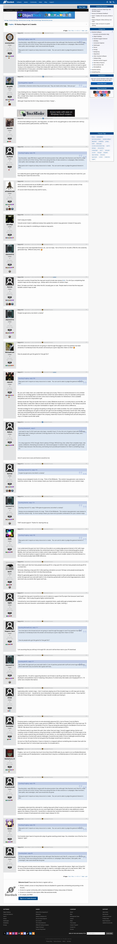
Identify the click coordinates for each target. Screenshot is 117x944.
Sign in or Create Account (28, 898)
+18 (10, 53)
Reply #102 (20, 76)
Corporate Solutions (8, 914)
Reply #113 (20, 463)
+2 (9, 708)
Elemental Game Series (23, 20)
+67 (10, 297)
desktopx (94, 148)
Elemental (38, 914)
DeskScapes (6, 920)
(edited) (54, 277)
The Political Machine (41, 923)
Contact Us (72, 927)
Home (5, 20)
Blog (45, 2)
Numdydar (9, 726)
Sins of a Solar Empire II (41, 918)
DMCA (64, 941)
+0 (9, 167)
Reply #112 (20, 422)
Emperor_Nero (10, 631)
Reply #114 (20, 496)
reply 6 (33, 428)
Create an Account (107, 916)
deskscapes (99, 143)
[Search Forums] (113, 2)
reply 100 (32, 39)
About (71, 912)
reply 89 (30, 83)
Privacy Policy (49, 941)
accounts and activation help (98, 146)
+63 (10, 235)
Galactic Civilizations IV (41, 916)
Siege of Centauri (40, 927)
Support (52, 2)
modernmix (107, 157)
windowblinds (100, 137)
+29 (10, 549)
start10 (108, 146)
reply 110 (34, 470)
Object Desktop (7, 912)
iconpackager (95, 150)
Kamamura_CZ (10, 759)
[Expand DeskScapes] (92, 45)
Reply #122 (20, 749)
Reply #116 (20, 561)
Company (73, 909)
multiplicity (101, 141)
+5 (9, 797)
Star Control (39, 920)
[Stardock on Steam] (109, 92)
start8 (93, 143)
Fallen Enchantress (35, 20)
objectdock (94, 141)
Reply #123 (20, 777)
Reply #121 (20, 716)
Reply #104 (20, 147)
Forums (72, 929)
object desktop (95, 154)
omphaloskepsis (9, 857)
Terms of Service (57, 941)
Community (33, 2)
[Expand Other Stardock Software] (92, 56)
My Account (105, 914)
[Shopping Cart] (110, 2)
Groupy (5, 925)
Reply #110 (20, 342)
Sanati (9, 829)
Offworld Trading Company (42, 925)
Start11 (5, 916)
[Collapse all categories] (112, 32)
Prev (72, 30)
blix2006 (10, 128)
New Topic (82, 7)
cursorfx (93, 152)
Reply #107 (20, 244)
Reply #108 (20, 277)
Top (86, 33)
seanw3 (9, 382)
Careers (72, 918)
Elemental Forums (49, 33)
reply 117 (31, 661)
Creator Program (74, 925)
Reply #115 (20, 529)
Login (21, 10)
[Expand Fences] (92, 47)
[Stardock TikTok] (101, 95)
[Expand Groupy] (92, 49)
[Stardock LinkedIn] (104, 95)
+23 (10, 362)
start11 (101, 150)
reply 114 (31, 502)
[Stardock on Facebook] (97, 92)
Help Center (105, 912)
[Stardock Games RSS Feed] (107, 95)
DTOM (10, 698)
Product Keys (106, 918)
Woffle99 (10, 157)
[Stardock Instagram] (106, 92)
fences (93, 137)
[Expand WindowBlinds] (92, 67)
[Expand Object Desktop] (92, 36)
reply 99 (30, 853)
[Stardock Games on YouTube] (100, 92)
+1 (9, 138)
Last (86, 30)
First (69, 30)
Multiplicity (6, 923)
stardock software (107, 139)
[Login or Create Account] (107, 2)
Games (26, 2)
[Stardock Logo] (8, 2)
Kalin (10, 539)
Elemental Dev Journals (46, 20)
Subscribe (109, 933)
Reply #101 (20, 33)
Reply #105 (20, 181)
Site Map (69, 941)
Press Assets (73, 923)
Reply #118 (20, 621)
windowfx (105, 152)
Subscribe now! (101, 83)
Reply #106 (20, 214)
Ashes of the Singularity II (42, 912)
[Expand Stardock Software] (90, 32)
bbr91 (10, 572)
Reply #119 (20, 655)
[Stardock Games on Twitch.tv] (103, 92)
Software (19, 2)
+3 (9, 582)
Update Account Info (107, 923)
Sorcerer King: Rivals (40, 929)
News (40, 2)
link (64, 280)
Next (83, 30)
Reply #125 (21, 847)
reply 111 (35, 627)
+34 (10, 767)
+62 (10, 264)
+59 (10, 97)
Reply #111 (20, 372)
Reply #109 (20, 309)
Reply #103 (20, 118)
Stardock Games (13, 20)
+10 (10, 201)
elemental (102, 154)
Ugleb (10, 603)
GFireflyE (10, 224)
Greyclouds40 (9, 787)
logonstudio (94, 157)
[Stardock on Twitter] (94, 92)
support (93, 159)
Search (16, 10)
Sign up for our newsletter (77, 933)
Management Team (74, 916)
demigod (99, 152)
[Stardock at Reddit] (96, 95)
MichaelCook (9, 352)
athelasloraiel (10, 191)
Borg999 (10, 86)
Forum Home (9, 10)
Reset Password (106, 920)
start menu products (96, 139)
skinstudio (107, 150)
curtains (101, 157)
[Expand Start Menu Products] (92, 62)
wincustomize (101, 148)
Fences (5, 918)
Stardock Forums (48, 76)
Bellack (9, 432)
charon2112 (10, 254)
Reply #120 (20, 688)
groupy (107, 141)
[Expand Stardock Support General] (92, 38)
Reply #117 (20, 593)
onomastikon (9, 43)
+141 (10, 392)
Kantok (9, 287)
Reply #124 (20, 819)
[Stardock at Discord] (99, 95)
